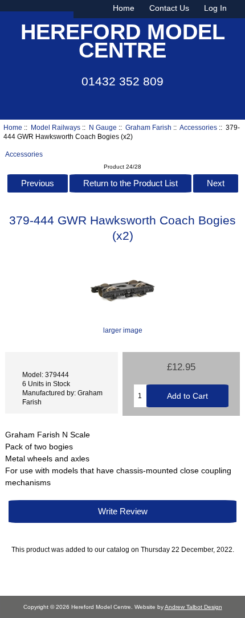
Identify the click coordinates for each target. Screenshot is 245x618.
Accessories (198, 127)
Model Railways (55, 127)
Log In (215, 8)
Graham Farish (148, 127)
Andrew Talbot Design (193, 607)
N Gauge (103, 127)
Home (123, 8)
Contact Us (169, 8)
